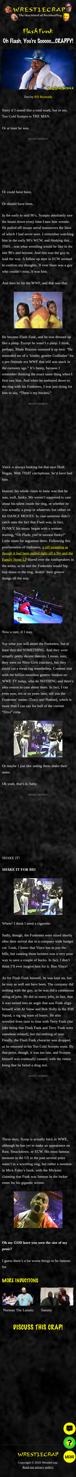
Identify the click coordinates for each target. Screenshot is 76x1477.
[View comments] (69, 1429)
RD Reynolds (43, 97)
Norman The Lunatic (18, 1310)
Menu (69, 1456)
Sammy (46, 1310)
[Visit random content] (69, 1443)
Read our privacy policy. (38, 1467)
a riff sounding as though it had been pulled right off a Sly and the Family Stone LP (37, 553)
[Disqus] (38, 1385)
